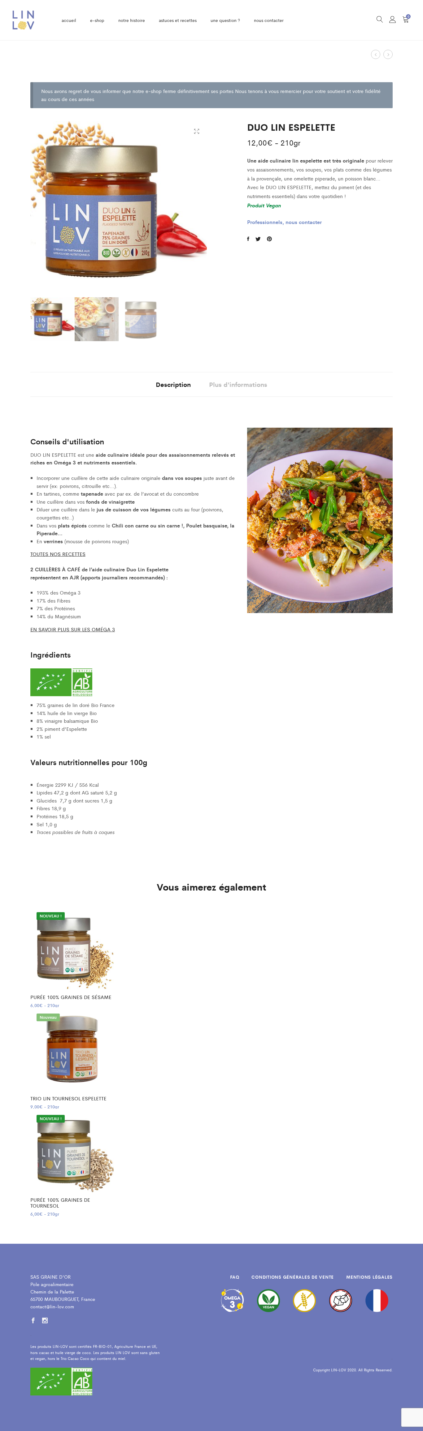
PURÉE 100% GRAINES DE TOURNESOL (60, 1203)
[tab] (173, 384)
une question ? (225, 20)
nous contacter (269, 20)
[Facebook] (33, 1320)
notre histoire (131, 20)
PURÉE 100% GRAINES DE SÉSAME (70, 997)
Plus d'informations (238, 384)
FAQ (234, 1277)
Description (173, 384)
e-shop (97, 20)
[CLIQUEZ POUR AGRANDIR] (196, 131)
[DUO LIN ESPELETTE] (248, 238)
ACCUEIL (69, 20)
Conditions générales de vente (292, 1277)
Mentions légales (369, 1277)
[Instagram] (45, 1320)
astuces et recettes (178, 20)
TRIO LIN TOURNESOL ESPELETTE (68, 1098)
